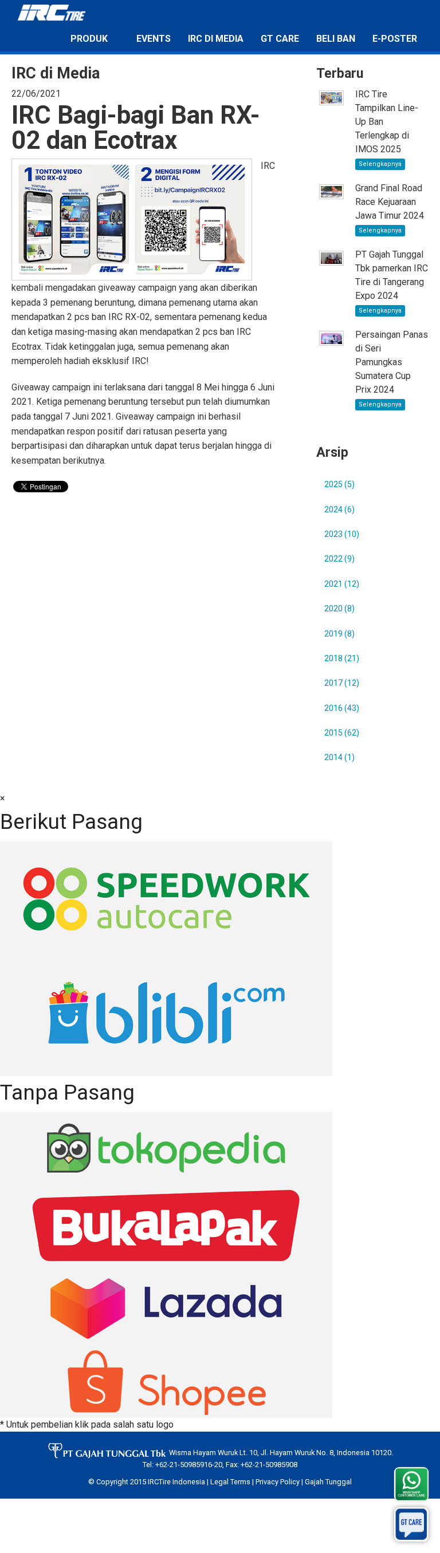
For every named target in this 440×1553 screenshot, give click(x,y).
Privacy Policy (278, 1481)
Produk (89, 38)
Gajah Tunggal (328, 1481)
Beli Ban (335, 38)
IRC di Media (215, 38)
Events (153, 38)
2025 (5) (339, 484)
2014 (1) (339, 757)
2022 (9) (339, 558)
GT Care (280, 38)
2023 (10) (341, 534)
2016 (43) (341, 708)
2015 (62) (341, 732)
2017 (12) (341, 682)
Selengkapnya (380, 164)
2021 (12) (341, 583)
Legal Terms (230, 1481)
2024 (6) (339, 509)
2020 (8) (339, 608)
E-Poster (394, 38)
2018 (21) (341, 658)
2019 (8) (339, 633)
